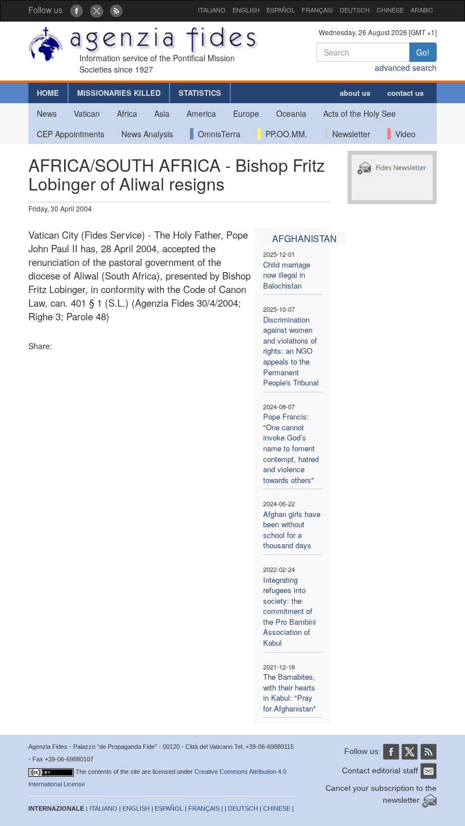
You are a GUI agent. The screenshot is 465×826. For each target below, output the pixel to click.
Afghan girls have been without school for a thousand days (291, 530)
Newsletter (349, 133)
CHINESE (390, 9)
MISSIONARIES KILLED (118, 92)
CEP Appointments (70, 133)
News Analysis (147, 133)
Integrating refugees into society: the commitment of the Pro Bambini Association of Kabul (289, 611)
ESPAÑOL (281, 9)
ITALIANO (212, 9)
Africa (127, 113)
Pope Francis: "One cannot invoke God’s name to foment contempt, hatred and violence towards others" (291, 448)
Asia (162, 113)
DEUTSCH (355, 9)
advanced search (406, 67)
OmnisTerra (216, 133)
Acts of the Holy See (359, 113)
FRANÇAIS (317, 9)
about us (355, 92)
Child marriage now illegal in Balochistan (286, 275)
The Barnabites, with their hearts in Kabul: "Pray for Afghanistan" (289, 692)
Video (403, 133)
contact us (405, 92)
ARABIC (422, 9)
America (201, 113)
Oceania (291, 113)
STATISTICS (200, 92)
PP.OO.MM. (284, 133)
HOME (48, 92)
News (47, 113)
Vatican (87, 113)
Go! (422, 52)
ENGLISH (246, 9)
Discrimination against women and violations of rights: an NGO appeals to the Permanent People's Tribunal (291, 351)
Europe (246, 113)
